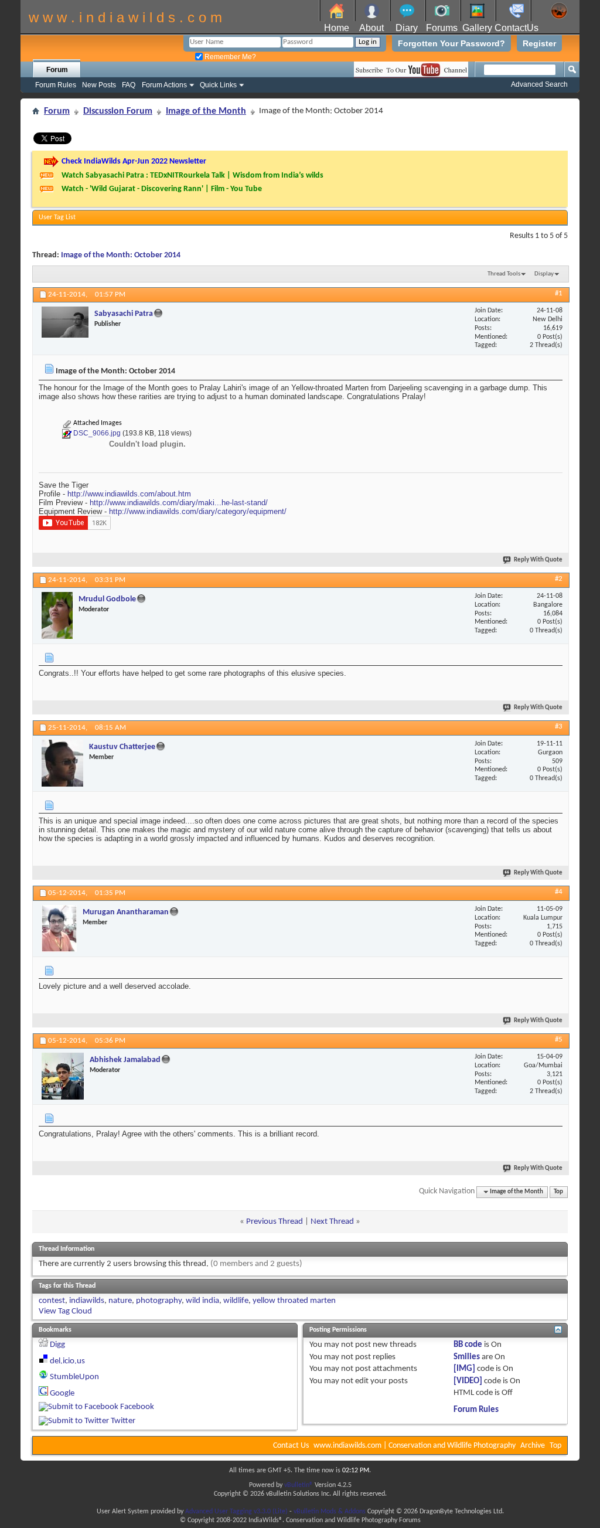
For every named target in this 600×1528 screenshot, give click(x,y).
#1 (558, 293)
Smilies (467, 1357)
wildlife (235, 1300)
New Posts (99, 85)
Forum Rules (55, 85)
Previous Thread (274, 1221)
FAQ (128, 85)
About (371, 28)
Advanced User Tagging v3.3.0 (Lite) (236, 1511)
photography (159, 1300)
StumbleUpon (74, 1377)
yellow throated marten (294, 1300)
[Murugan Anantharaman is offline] (59, 928)
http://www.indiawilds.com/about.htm (129, 493)
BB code (468, 1344)
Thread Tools (504, 274)
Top (558, 1192)
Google (62, 1393)
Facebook (137, 1407)
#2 (558, 579)
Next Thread (332, 1221)
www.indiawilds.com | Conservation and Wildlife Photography (414, 1445)
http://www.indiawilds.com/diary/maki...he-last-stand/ (179, 502)
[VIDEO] (468, 1381)
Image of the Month (206, 111)
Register (539, 43)
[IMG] (464, 1368)
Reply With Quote (538, 560)
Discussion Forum (117, 111)
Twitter (123, 1421)
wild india (202, 1300)
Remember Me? (229, 57)
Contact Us (291, 1445)
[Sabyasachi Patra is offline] (65, 322)
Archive (532, 1445)
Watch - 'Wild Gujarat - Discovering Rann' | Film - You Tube (162, 189)
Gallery (477, 28)
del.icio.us (67, 1361)
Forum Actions (164, 85)
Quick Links (218, 85)
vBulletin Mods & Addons (330, 1511)
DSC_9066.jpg (97, 433)
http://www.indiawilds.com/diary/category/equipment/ (198, 511)
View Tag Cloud (65, 1311)
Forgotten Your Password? (451, 43)
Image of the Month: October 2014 (120, 255)
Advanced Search (539, 84)
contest (52, 1300)
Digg (57, 1344)
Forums (442, 28)
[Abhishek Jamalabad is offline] (63, 1076)
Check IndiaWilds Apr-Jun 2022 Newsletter (134, 161)
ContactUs (516, 28)
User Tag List (57, 217)
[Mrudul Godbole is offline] (57, 615)
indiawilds (86, 1300)
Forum (57, 70)
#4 (558, 892)
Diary (407, 28)
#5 (558, 1039)
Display (544, 274)
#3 (558, 726)
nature (120, 1300)
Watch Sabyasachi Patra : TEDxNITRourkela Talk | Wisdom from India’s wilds (192, 175)
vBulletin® (298, 1485)
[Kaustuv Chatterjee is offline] (62, 763)
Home (336, 28)
